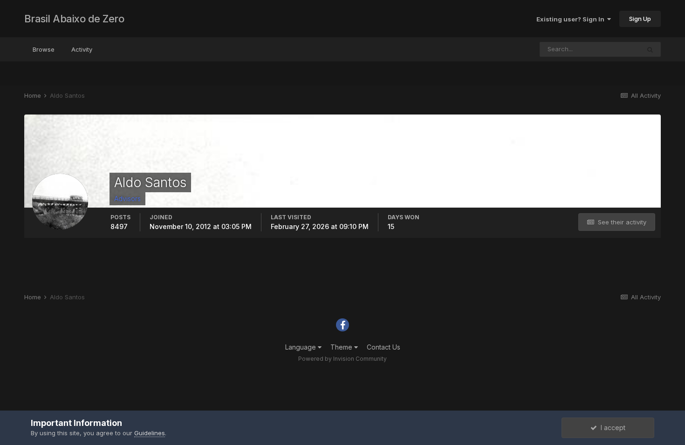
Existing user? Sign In (571, 19)
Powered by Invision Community (342, 358)
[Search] (650, 49)
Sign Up (640, 18)
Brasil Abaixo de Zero (74, 19)
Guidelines (149, 433)
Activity (81, 49)
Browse (44, 49)
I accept (611, 428)
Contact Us (383, 347)
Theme (342, 347)
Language (301, 347)
